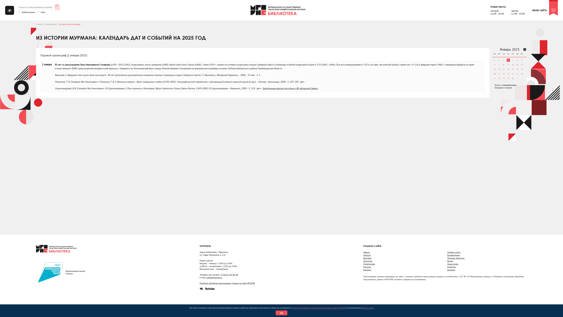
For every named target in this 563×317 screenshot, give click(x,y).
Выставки (367, 258)
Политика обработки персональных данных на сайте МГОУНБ (227, 283)
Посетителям (369, 264)
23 (508, 74)
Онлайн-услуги (453, 252)
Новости (367, 255)
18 (517, 69)
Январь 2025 (509, 49)
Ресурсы (367, 267)
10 (513, 65)
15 (504, 69)
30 (508, 78)
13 (495, 69)
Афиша (366, 252)
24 (513, 74)
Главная (39, 24)
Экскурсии (367, 261)
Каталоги (367, 270)
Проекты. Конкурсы (455, 258)
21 (499, 74)
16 (508, 69)
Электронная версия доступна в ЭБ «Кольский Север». (290, 88)
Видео (450, 261)
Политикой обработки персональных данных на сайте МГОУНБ (319, 308)
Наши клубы (452, 264)
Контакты (451, 270)
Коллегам (451, 267)
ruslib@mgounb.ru (214, 277)
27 (495, 78)
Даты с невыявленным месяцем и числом (505, 86)
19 (522, 69)
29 (504, 78)
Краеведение (51, 24)
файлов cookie (367, 308)
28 (499, 78)
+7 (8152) (229, 274)
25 (517, 74)
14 (499, 69)
